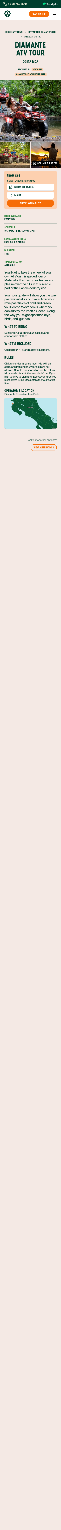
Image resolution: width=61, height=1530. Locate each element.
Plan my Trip (39, 13)
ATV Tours (37, 69)
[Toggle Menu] (55, 14)
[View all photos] (30, 111)
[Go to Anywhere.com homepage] (7, 14)
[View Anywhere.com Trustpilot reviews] (50, 4)
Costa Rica (30, 61)
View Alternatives (44, 447)
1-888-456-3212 (17, 3)
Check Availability (30, 203)
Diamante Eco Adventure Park (31, 74)
